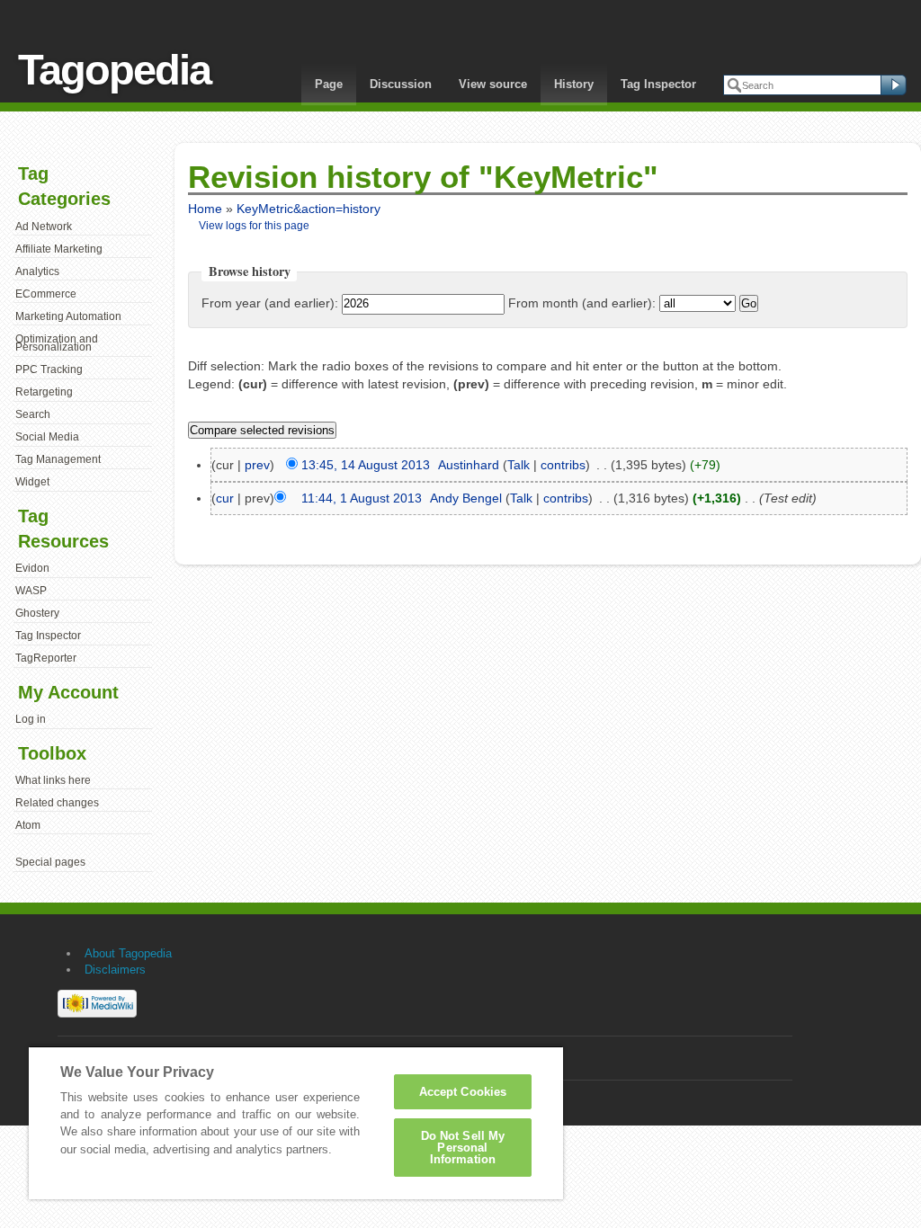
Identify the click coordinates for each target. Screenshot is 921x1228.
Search (32, 414)
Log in (30, 719)
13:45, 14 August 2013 (365, 465)
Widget (32, 482)
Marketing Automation (68, 316)
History (574, 84)
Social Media (47, 437)
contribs (563, 465)
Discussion (401, 84)
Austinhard (468, 465)
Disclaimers (115, 969)
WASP (31, 590)
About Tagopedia (128, 953)
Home (205, 208)
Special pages (50, 862)
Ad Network (43, 226)
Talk (518, 465)
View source (493, 84)
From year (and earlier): (269, 303)
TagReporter (45, 658)
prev (257, 465)
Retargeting (44, 392)
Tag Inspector (658, 84)
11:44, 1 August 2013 (361, 498)
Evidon (32, 568)
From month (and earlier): (582, 303)
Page (329, 84)
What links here (53, 780)
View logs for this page (254, 225)
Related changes (57, 802)
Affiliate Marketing (59, 249)
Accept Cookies (463, 1092)
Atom (27, 825)
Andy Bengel (466, 498)
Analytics (37, 271)
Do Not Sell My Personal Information (463, 1147)
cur (225, 498)
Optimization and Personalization (56, 343)
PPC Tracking (49, 369)
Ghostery (37, 613)
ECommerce (45, 294)
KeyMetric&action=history (308, 208)
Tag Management (58, 459)
